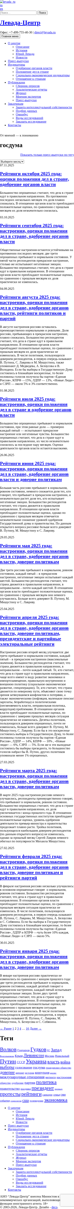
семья (56, 1094)
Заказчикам (15, 103)
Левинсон (33, 1055)
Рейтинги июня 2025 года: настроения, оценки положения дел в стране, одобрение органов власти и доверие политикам (34, 471)
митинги (50, 1077)
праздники (26, 1089)
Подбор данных (26, 111)
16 (27, 1028)
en (1, 8)
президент (43, 1088)
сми (63, 1094)
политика (46, 1082)
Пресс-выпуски (18, 61)
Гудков (38, 1049)
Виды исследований (29, 118)
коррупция (42, 1073)
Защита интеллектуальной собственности (44, 107)
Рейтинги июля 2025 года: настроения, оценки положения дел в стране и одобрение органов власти (35, 407)
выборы (7, 1067)
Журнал (21, 93)
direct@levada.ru (45, 32)
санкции (47, 1094)
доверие (7, 1072)
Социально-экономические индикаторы (43, 75)
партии (29, 1083)
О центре (14, 43)
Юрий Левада (25, 54)
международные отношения (22, 1077)
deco (54, 1207)
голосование (23, 1067)
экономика (55, 1100)
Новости (21, 57)
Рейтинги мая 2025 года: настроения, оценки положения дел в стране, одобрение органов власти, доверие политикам (34, 553)
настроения (64, 1077)
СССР (21, 1062)
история (29, 1072)
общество (5, 1083)
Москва (49, 1056)
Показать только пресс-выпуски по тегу (47, 154)
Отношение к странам (31, 78)
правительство (10, 1089)
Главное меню (10, 36)
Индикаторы (16, 64)
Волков (8, 1049)
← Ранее (6, 1028)
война (65, 1062)
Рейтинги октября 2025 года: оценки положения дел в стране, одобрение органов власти (34, 179)
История (21, 50)
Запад (56, 1049)
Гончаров (23, 1050)
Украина (36, 1061)
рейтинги (31, 1094)
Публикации (16, 82)
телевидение (36, 1100)
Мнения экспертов (28, 96)
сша (25, 1100)
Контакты (14, 125)
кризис (53, 1073)
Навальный (62, 1056)
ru (1, 5)
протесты (10, 1094)
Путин (8, 1061)
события (5, 1100)
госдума (39, 1067)
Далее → (36, 1028)
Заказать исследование (31, 121)
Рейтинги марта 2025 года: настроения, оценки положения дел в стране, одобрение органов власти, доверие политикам (34, 778)
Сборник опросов (28, 86)
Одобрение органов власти (34, 68)
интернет (20, 1073)
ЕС (48, 1050)
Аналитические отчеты (31, 89)
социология (16, 1101)
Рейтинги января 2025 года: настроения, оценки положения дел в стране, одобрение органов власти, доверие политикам (34, 959)
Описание (22, 46)
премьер (59, 1089)
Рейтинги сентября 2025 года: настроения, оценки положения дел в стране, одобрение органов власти (34, 233)
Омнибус (22, 114)
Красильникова (7, 1056)
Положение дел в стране (32, 71)
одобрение (18, 1082)
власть (53, 1061)
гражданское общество (58, 1067)
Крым (19, 1056)
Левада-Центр (20, 22)
